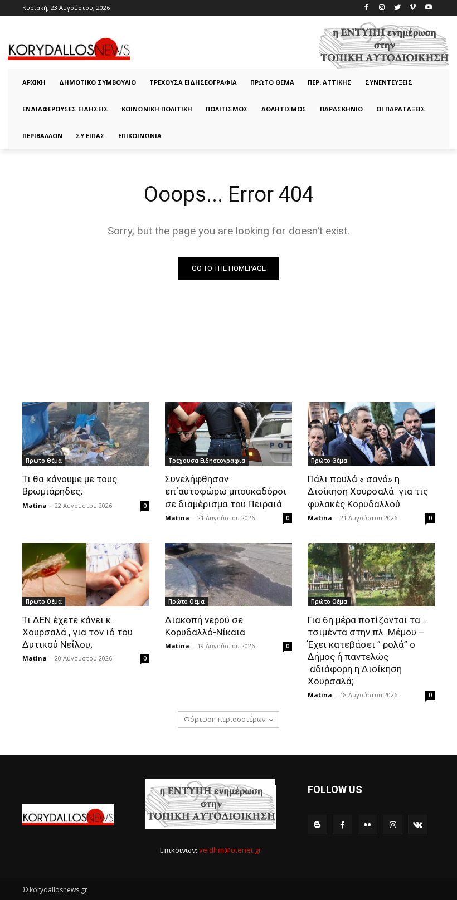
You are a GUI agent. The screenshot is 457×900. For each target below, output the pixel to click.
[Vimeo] (412, 8)
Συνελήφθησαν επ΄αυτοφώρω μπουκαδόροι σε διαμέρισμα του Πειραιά (225, 491)
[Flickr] (367, 824)
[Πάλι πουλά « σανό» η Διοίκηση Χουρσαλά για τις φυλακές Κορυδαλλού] (371, 434)
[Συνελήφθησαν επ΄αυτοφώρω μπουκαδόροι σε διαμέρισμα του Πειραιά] (228, 434)
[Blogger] (317, 824)
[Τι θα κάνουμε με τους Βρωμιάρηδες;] (85, 434)
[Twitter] (397, 8)
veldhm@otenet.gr (230, 850)
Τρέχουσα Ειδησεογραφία (206, 460)
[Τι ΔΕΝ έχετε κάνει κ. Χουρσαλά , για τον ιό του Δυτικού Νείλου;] (85, 574)
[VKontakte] (417, 824)
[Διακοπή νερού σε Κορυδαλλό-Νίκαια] (228, 574)
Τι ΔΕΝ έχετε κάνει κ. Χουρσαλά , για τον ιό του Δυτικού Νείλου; (77, 632)
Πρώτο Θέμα (44, 460)
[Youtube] (428, 8)
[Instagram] (382, 8)
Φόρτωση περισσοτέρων (224, 719)
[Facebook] (366, 8)
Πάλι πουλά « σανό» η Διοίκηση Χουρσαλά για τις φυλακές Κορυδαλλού (368, 491)
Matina (34, 505)
